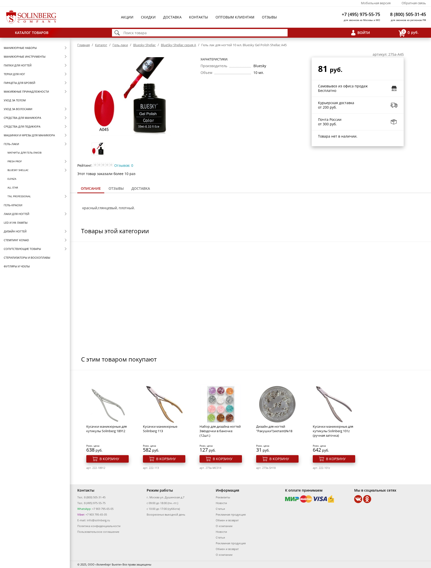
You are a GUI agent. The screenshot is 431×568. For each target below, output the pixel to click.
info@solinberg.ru (98, 520)
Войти (363, 32)
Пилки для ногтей (17, 65)
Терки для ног (14, 74)
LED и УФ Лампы (15, 222)
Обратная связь (414, 3)
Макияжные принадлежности (26, 91)
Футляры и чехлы (17, 266)
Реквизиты (223, 497)
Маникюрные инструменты (24, 56)
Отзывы (269, 17)
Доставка (172, 17)
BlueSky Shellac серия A (178, 45)
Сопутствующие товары (22, 249)
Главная (83, 45)
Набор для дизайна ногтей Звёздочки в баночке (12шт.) (220, 431)
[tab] (90, 189)
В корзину (109, 458)
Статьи (220, 509)
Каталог (101, 45)
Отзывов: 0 (123, 165)
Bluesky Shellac (17, 170)
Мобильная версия (376, 3)
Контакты (198, 17)
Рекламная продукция (231, 514)
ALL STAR (12, 187)
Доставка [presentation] (140, 188)
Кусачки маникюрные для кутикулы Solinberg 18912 (106, 428)
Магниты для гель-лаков (24, 152)
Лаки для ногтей (16, 214)
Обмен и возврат (227, 520)
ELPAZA (11, 179)
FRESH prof (14, 161)
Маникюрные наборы (20, 48)
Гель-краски (13, 205)
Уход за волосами (18, 109)
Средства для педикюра (22, 126)
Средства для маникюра (22, 118)
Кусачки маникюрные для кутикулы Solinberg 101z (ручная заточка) (333, 431)
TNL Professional (19, 196)
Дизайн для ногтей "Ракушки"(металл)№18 (274, 428)
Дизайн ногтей (15, 231)
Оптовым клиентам (235, 17)
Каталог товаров (31, 32)
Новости (221, 503)
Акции (127, 17)
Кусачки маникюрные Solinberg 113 (160, 428)
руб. (411, 32)
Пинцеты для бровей (19, 83)
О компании (224, 526)
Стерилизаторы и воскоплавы (27, 257)
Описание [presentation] (91, 188)
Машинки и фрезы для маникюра (29, 135)
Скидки (148, 17)
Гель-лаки (11, 144)
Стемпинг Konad (16, 240)
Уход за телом (15, 100)
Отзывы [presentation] (116, 188)
